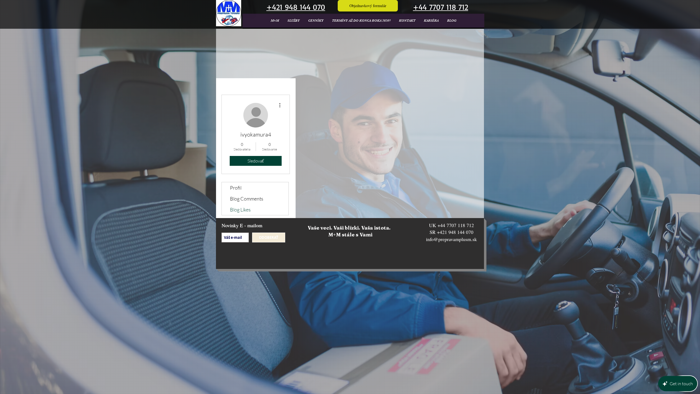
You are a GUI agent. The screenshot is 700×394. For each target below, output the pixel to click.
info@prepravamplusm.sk (451, 239)
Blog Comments (246, 199)
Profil (235, 188)
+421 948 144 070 (455, 232)
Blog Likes (240, 210)
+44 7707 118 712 (456, 225)
